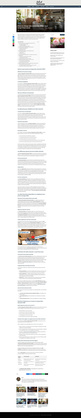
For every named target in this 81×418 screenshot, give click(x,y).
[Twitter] (13, 38)
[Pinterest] (13, 43)
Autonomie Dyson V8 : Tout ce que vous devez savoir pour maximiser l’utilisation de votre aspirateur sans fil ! (56, 64)
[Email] (13, 45)
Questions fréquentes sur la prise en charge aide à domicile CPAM (28, 63)
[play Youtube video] (33, 237)
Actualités (29, 6)
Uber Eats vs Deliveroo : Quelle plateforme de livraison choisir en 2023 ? (31, 394)
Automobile (42, 6)
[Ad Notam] (40, 3)
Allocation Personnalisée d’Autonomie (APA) (25, 56)
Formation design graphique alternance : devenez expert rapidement (32, 406)
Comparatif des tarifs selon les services (25, 61)
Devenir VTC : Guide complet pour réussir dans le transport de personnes (21, 406)
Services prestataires (23, 51)
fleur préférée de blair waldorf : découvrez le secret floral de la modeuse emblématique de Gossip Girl (57, 44)
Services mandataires (23, 53)
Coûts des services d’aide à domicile (24, 60)
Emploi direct (21, 52)
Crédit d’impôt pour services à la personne (25, 58)
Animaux (47, 6)
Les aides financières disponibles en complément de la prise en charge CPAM (28, 55)
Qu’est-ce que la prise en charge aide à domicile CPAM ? (27, 43)
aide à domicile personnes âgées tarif (37, 324)
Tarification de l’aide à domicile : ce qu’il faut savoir (26, 59)
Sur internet (52, 6)
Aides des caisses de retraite (24, 57)
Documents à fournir (22, 49)
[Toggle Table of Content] (38, 42)
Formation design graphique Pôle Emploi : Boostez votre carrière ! (43, 406)
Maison (33, 6)
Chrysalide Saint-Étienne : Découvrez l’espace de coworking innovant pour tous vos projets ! (20, 395)
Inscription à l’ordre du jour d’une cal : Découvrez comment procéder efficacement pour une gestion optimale (42, 395)
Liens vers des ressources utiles (24, 62)
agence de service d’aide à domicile (30, 331)
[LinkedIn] (13, 40)
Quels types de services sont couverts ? (25, 64)
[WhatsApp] (13, 42)
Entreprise (37, 6)
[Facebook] (13, 36)
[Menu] (1, 6)
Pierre (23, 377)
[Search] (79, 7)
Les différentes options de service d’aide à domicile (26, 50)
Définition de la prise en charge (24, 44)
